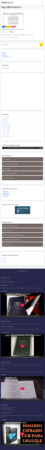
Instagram (4, 261)
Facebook (4, 259)
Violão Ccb (13, 26)
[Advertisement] (9, 90)
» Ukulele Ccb (5, 191)
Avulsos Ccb (5, 116)
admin (13, 32)
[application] (22, 148)
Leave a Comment (7, 37)
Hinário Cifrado (5, 125)
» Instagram (5, 196)
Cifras (4, 26)
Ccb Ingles (4, 119)
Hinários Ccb (5, 127)
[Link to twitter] (23, 271)
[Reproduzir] (3, 147)
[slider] (40, 148)
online (37, 329)
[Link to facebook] (18, 271)
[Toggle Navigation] (42, 2)
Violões (4, 52)
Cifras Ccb (8, 26)
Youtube (4, 257)
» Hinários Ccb (5, 193)
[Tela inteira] (42, 316)
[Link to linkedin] (25, 271)
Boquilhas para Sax (6, 56)
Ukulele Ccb (5, 132)
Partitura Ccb (5, 129)
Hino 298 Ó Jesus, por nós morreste (13, 29)
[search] (41, 44)
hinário (22, 288)
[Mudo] (38, 147)
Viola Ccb (4, 134)
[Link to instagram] (21, 271)
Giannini (4, 53)
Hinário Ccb (4, 55)
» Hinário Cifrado (6, 194)
